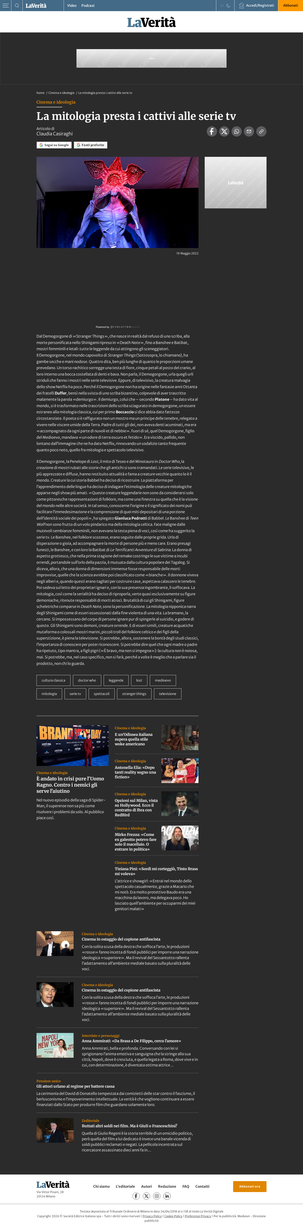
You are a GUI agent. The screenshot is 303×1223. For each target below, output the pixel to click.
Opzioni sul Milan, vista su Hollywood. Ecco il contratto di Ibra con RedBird (136, 807)
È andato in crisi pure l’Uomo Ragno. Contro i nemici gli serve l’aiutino (70, 785)
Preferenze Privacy (198, 1216)
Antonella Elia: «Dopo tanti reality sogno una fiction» (135, 772)
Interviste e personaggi (100, 1036)
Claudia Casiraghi (54, 133)
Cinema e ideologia (61, 93)
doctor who (87, 680)
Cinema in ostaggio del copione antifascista (121, 939)
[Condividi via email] (249, 131)
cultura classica (53, 680)
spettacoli (101, 694)
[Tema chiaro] (222, 5)
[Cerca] (17, 5)
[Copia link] (261, 131)
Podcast (88, 5)
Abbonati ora (249, 1186)
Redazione (167, 1186)
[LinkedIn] (167, 1196)
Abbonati (290, 5)
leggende (116, 680)
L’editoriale (125, 1186)
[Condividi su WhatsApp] (236, 131)
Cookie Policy (173, 1216)
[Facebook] (136, 1196)
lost (139, 680)
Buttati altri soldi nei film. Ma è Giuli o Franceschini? (129, 1126)
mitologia (49, 694)
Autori (146, 1186)
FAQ (185, 1186)
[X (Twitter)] (146, 1196)
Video (71, 5)
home (40, 93)
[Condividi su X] (224, 131)
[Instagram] (156, 1196)
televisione (167, 694)
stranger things (134, 694)
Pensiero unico (48, 1081)
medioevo (163, 680)
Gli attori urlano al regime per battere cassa (75, 1086)
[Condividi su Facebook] (212, 131)
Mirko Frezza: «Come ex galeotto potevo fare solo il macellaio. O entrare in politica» (135, 841)
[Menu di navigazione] (5, 5)
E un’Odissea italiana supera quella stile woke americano (134, 739)
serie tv (75, 694)
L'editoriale (90, 1121)
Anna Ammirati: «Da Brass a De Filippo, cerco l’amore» (131, 1041)
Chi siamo (101, 1186)
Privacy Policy (152, 1216)
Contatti (202, 1186)
